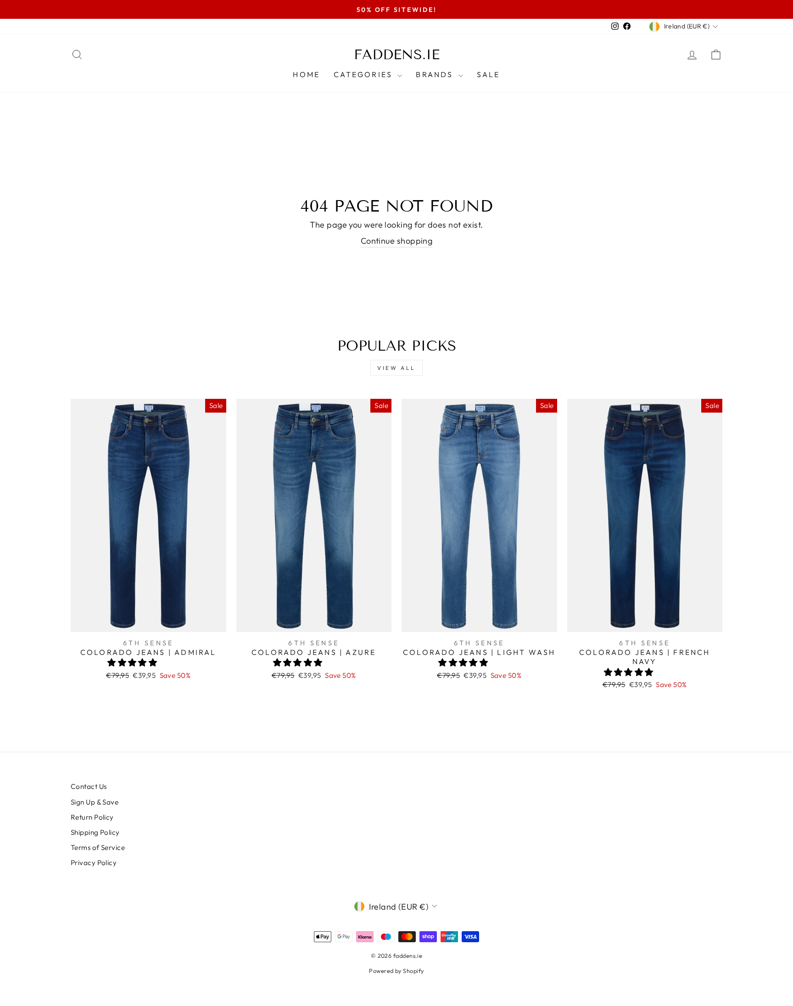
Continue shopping (397, 240)
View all (396, 367)
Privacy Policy (94, 862)
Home (306, 74)
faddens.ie (397, 54)
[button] (133, 662)
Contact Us (89, 786)
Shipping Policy (95, 832)
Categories (364, 74)
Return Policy (92, 817)
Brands (436, 74)
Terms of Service (98, 847)
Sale (488, 74)
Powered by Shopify (396, 970)
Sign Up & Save (94, 802)
